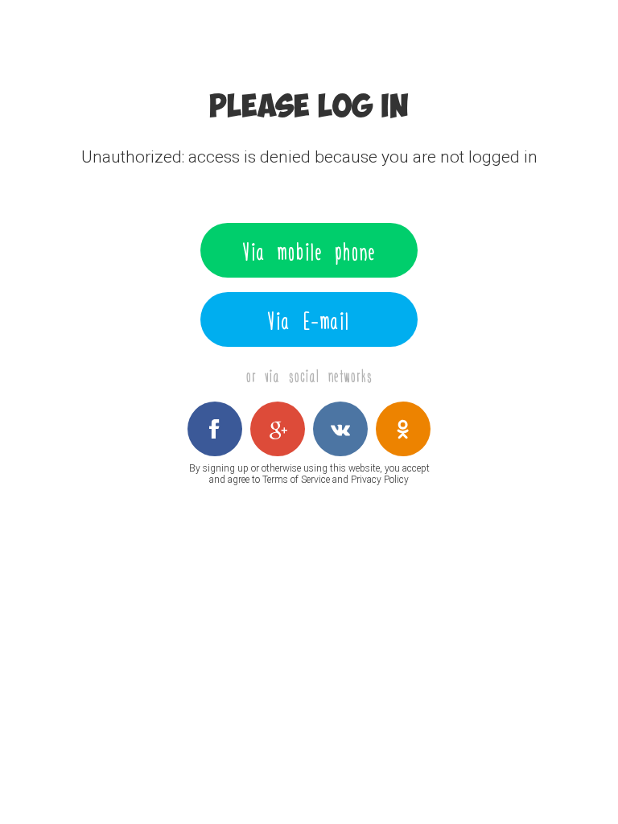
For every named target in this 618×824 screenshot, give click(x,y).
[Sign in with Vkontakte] (340, 429)
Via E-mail (309, 319)
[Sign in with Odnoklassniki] (403, 429)
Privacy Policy (380, 479)
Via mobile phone (309, 250)
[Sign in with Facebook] (214, 429)
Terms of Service (296, 479)
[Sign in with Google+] (277, 429)
